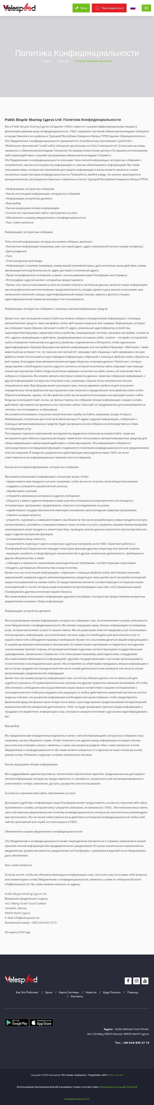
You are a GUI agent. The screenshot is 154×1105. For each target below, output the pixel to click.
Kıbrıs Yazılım (115, 1075)
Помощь (132, 992)
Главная (46, 61)
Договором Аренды (111, 1087)
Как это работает (27, 992)
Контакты (77, 996)
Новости (91, 992)
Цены (48, 992)
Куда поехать (112, 992)
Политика (63, 61)
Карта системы (69, 992)
